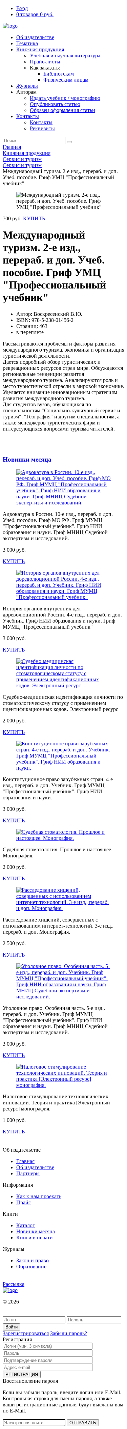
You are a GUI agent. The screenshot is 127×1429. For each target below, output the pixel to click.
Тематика (27, 43)
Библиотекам (58, 74)
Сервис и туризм (22, 159)
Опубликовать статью (55, 104)
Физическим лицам (65, 80)
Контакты (27, 116)
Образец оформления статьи (62, 110)
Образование (31, 1266)
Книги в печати (34, 1237)
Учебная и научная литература (65, 55)
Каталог (25, 1225)
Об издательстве (35, 37)
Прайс (23, 1202)
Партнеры (28, 1173)
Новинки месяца (27, 459)
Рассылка (13, 1284)
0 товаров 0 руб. (35, 14)
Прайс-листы (45, 61)
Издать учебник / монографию (65, 98)
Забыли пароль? (68, 1333)
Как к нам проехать (38, 1196)
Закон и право (32, 1260)
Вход (22, 8)
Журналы (27, 86)
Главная (12, 147)
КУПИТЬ (34, 218)
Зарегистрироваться (26, 1333)
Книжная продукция (40, 49)
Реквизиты (42, 128)
